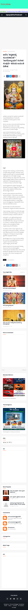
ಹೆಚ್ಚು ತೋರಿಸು (22, 272)
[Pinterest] (13, 76)
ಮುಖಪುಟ (5, 51)
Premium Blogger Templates (17, 604)
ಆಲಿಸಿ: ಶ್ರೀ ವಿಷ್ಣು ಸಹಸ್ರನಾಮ (8, 305)
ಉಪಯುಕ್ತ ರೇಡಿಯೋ (11, 51)
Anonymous (11, 527)
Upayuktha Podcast (14, 15)
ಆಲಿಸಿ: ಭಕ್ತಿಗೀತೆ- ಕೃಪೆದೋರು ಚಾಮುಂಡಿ (17, 497)
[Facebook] (7, 76)
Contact (15, 605)
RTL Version (21, 605)
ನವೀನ (3, 370)
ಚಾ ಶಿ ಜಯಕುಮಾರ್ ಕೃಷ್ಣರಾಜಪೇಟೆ (14, 516)
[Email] (16, 76)
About (9, 605)
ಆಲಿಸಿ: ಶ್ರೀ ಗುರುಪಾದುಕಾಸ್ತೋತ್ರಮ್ (9, 288)
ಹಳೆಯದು (24, 370)
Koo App (14, 607)
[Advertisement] (14, 33)
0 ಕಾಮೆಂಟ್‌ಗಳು (7, 71)
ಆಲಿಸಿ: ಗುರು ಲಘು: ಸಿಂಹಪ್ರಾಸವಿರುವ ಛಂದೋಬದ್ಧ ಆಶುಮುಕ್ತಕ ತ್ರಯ (12, 323)
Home (5, 605)
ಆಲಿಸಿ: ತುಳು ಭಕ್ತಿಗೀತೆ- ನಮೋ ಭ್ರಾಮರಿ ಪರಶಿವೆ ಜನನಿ (17, 491)
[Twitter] (10, 76)
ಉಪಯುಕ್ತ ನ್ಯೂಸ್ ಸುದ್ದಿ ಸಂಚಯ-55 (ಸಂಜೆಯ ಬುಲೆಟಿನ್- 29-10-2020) (17, 503)
